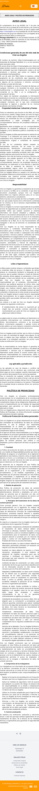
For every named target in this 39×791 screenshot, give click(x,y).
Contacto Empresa (19, 775)
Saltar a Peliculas (4, 1)
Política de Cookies (19, 765)
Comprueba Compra (19, 761)
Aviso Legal (19, 767)
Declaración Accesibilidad (19, 763)
